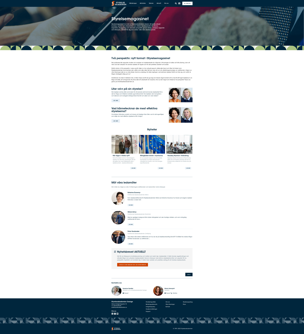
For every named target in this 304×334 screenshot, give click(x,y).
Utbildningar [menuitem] (133, 3)
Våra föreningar (170, 304)
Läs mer (115, 100)
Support (148, 311)
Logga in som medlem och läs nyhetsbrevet (132, 264)
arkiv (189, 274)
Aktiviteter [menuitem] (143, 3)
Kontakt (168, 306)
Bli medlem (187, 3)
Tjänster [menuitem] (151, 3)
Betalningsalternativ (151, 304)
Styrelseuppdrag (188, 302)
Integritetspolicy (150, 306)
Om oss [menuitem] (166, 3)
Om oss (168, 302)
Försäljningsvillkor (151, 302)
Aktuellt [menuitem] (159, 3)
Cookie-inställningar (151, 309)
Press (184, 304)
